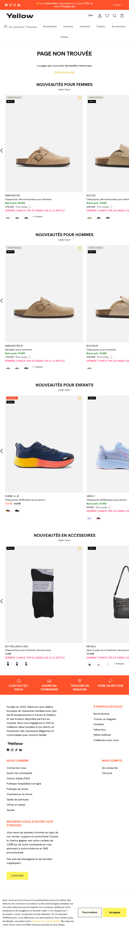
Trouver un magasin (104, 719)
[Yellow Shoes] (19, 15)
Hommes (85, 26)
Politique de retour (17, 789)
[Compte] (99, 16)
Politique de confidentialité (45, 921)
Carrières (98, 724)
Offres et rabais (16, 804)
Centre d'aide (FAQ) (18, 778)
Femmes (68, 26)
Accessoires (118, 26)
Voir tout (64, 89)
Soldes (64, 36)
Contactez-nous (16, 768)
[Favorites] (107, 15)
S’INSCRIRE (17, 875)
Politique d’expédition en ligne (24, 783)
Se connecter (110, 768)
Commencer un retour (19, 794)
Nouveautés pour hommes (64, 235)
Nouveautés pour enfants (64, 385)
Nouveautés (50, 26)
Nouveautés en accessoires (64, 535)
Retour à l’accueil (65, 72)
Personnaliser (89, 912)
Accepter (114, 912)
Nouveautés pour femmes (64, 85)
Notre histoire (101, 713)
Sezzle (10, 810)
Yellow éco (99, 729)
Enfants (101, 26)
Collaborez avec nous (106, 740)
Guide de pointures (18, 799)
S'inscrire (107, 773)
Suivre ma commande (19, 773)
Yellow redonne (102, 735)
